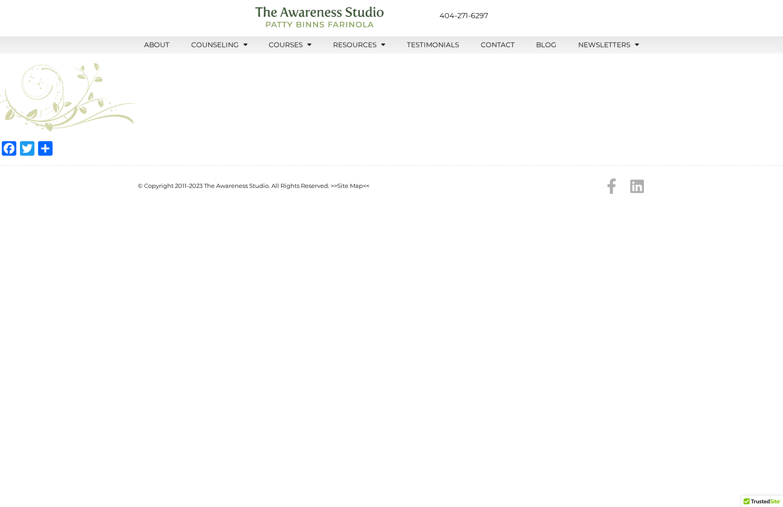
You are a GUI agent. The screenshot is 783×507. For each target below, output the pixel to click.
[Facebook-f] (611, 186)
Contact (498, 44)
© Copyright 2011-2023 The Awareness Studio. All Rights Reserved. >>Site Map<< (253, 185)
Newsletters (604, 44)
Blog (546, 44)
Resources (355, 44)
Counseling (215, 44)
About (156, 44)
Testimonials (433, 44)
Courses (286, 44)
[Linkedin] (637, 186)
